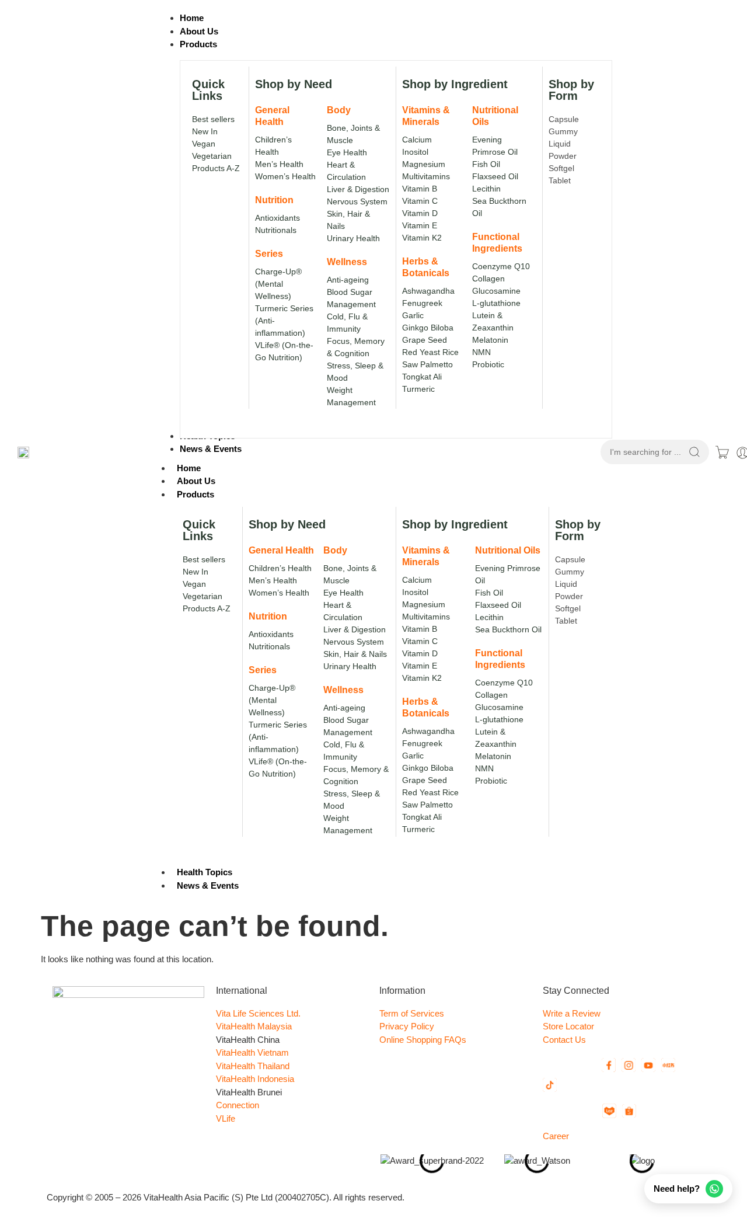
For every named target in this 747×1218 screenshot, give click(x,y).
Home (189, 468)
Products (195, 494)
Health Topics (204, 872)
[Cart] (722, 452)
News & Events (208, 885)
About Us (196, 481)
